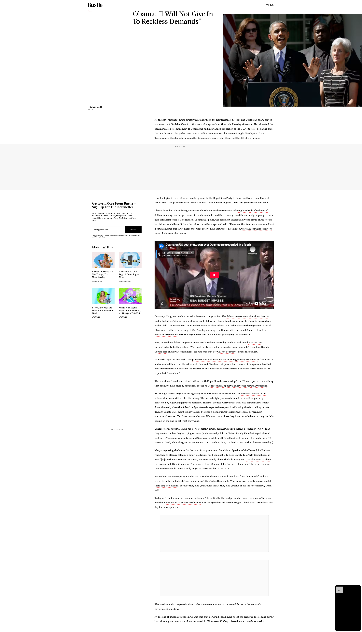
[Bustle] (95, 5)
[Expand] (338, 588)
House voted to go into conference (182, 502)
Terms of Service (134, 235)
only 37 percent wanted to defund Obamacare (185, 437)
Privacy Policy (100, 237)
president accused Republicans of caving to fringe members (225, 359)
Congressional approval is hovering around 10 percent (237, 385)
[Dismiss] (357, 588)
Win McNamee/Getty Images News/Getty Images (361, 60)
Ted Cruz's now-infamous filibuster (196, 416)
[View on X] (214, 533)
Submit (133, 230)
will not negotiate (227, 351)
